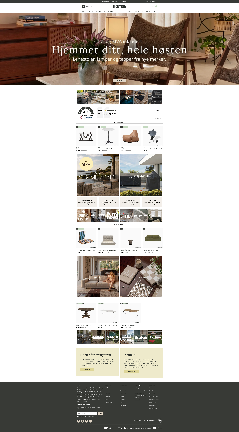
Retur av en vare (153, 408)
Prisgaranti (122, 399)
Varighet (122, 396)
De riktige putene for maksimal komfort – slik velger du (140, 395)
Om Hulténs (122, 388)
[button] (119, 83)
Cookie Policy (152, 405)
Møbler (106, 391)
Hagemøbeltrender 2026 (140, 391)
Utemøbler (107, 396)
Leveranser (152, 393)
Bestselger (137, 388)
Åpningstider (153, 1)
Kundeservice (131, 371)
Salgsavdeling (123, 393)
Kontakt (147, 1)
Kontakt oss (152, 388)
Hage (106, 399)
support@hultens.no (82, 401)
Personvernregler (153, 402)
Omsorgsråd (137, 400)
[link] (119, 113)
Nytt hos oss (108, 388)
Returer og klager (153, 396)
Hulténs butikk (123, 391)
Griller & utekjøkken (109, 402)
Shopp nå (119, 80)
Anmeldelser (123, 405)
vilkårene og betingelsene (89, 416)
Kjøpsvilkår (151, 391)
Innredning (107, 393)
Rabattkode (122, 402)
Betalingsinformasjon (154, 399)
